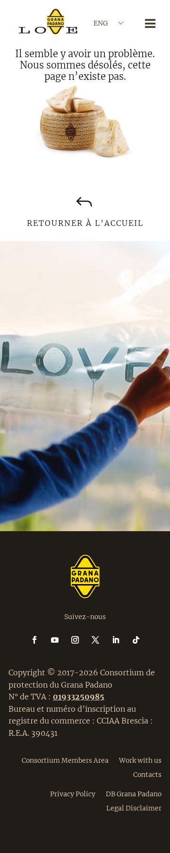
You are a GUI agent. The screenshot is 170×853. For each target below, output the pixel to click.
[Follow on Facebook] (40, 639)
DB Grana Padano (134, 793)
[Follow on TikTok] (136, 639)
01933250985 (78, 696)
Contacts (147, 774)
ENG (101, 23)
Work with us (140, 760)
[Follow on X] (101, 639)
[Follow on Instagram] (80, 639)
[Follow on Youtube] (60, 639)
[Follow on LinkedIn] (121, 639)
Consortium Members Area (65, 760)
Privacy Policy (72, 793)
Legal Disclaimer (134, 807)
